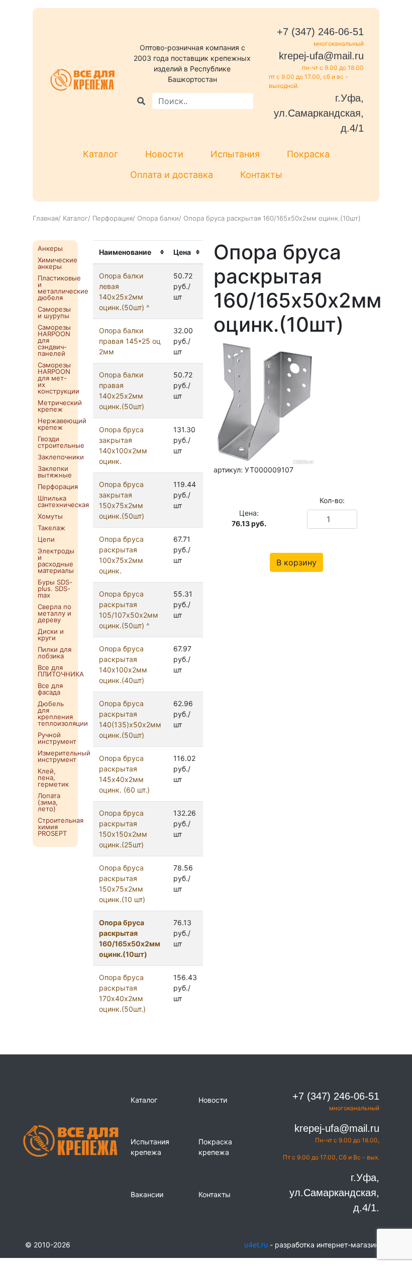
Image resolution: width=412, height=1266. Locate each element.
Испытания (235, 154)
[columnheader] (130, 252)
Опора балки (158, 218)
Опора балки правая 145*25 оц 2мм (130, 341)
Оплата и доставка (171, 174)
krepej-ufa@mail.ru (321, 55)
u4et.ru (256, 1244)
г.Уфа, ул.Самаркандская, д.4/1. (334, 1192)
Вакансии (147, 1194)
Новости (164, 154)
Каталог (100, 154)
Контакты (261, 174)
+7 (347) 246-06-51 (320, 31)
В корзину (296, 562)
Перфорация (112, 218)
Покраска (308, 154)
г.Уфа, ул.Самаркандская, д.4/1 (319, 113)
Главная (45, 218)
